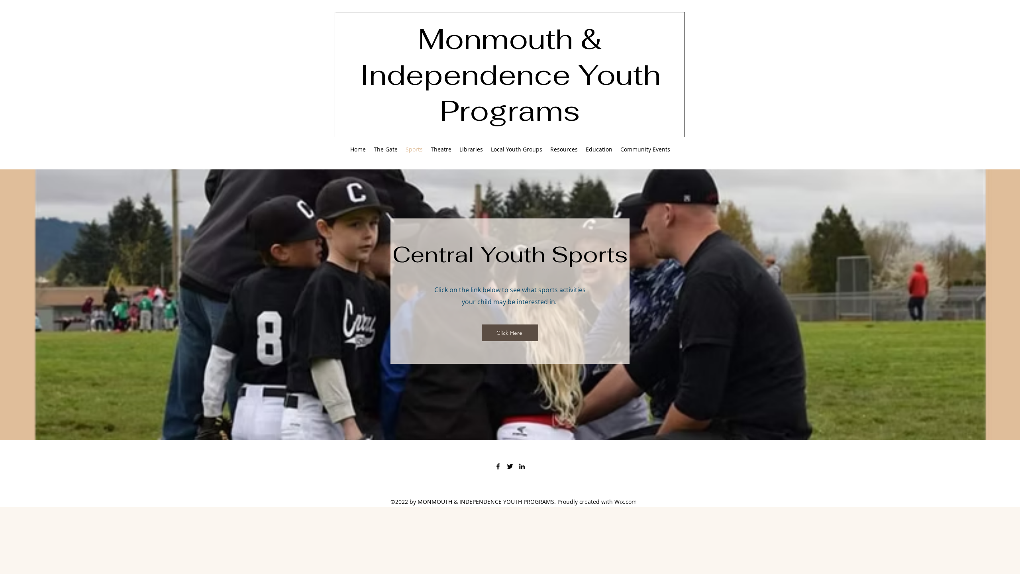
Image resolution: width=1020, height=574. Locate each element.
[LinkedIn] (522, 466)
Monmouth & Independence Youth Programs (510, 74)
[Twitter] (510, 466)
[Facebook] (498, 466)
